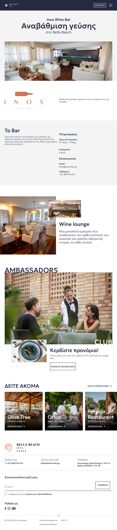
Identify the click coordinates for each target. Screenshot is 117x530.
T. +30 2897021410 (14, 463)
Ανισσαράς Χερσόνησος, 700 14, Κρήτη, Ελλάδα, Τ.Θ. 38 (93, 464)
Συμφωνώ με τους (30, 494)
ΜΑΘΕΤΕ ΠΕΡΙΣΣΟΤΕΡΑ (63, 366)
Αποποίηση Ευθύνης (48, 524)
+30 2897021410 (67, 174)
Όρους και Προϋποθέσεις (39, 494)
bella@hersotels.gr (68, 166)
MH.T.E (64, 520)
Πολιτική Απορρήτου (48, 520)
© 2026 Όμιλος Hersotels (16, 520)
